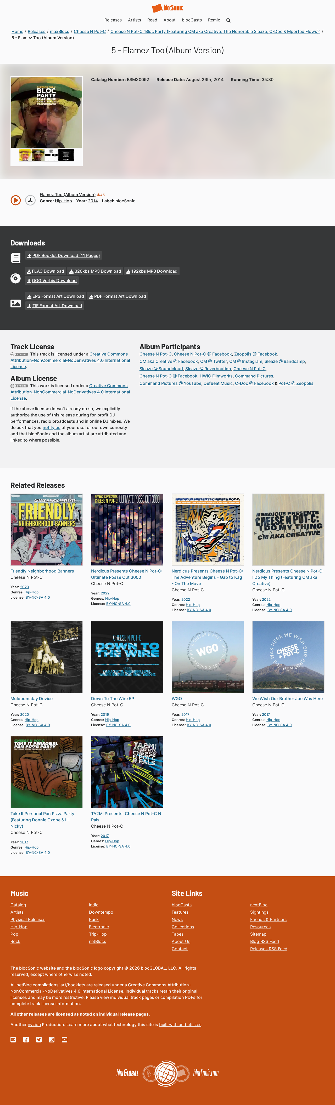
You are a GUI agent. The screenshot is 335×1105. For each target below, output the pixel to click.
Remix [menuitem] (214, 19)
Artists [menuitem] (134, 19)
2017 (185, 714)
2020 (24, 714)
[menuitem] (228, 19)
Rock (15, 941)
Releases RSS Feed (268, 948)
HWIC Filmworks (216, 376)
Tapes (177, 934)
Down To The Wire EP (112, 698)
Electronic (99, 926)
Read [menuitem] (152, 19)
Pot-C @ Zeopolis (296, 383)
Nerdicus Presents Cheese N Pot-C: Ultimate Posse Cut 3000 (127, 574)
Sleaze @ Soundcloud (161, 368)
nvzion (34, 1024)
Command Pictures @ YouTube (170, 383)
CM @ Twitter (213, 361)
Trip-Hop (98, 934)
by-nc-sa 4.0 (38, 597)
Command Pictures (254, 376)
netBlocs (97, 941)
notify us (51, 427)
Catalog (18, 904)
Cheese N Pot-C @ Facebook (203, 354)
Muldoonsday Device (31, 698)
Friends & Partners (268, 919)
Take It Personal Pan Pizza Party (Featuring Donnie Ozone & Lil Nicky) (42, 820)
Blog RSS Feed (264, 941)
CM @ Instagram (245, 361)
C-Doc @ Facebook (254, 383)
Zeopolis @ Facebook (255, 354)
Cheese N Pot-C (155, 354)
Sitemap (258, 934)
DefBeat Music (218, 383)
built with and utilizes (180, 1024)
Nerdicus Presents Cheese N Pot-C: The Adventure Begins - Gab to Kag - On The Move (207, 577)
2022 (105, 593)
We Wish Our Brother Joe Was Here (287, 698)
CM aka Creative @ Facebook (168, 361)
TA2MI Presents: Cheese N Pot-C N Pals (126, 816)
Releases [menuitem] (113, 19)
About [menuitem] (170, 19)
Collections (183, 926)
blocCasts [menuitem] (192, 19)
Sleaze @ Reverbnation (208, 368)
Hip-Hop (18, 926)
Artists (17, 912)
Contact (180, 948)
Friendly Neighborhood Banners (42, 571)
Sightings (259, 912)
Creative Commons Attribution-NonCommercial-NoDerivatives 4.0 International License (70, 360)
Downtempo (101, 912)
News (177, 919)
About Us (181, 941)
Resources (260, 926)
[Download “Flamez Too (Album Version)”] (30, 200)
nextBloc (258, 904)
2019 (105, 714)
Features (180, 912)
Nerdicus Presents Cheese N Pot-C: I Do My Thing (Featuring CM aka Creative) (288, 577)
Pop (14, 934)
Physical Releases (27, 919)
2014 (93, 200)
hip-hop (63, 200)
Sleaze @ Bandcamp (285, 361)
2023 (24, 587)
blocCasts (182, 904)
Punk (94, 919)
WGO (177, 698)
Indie (93, 904)
